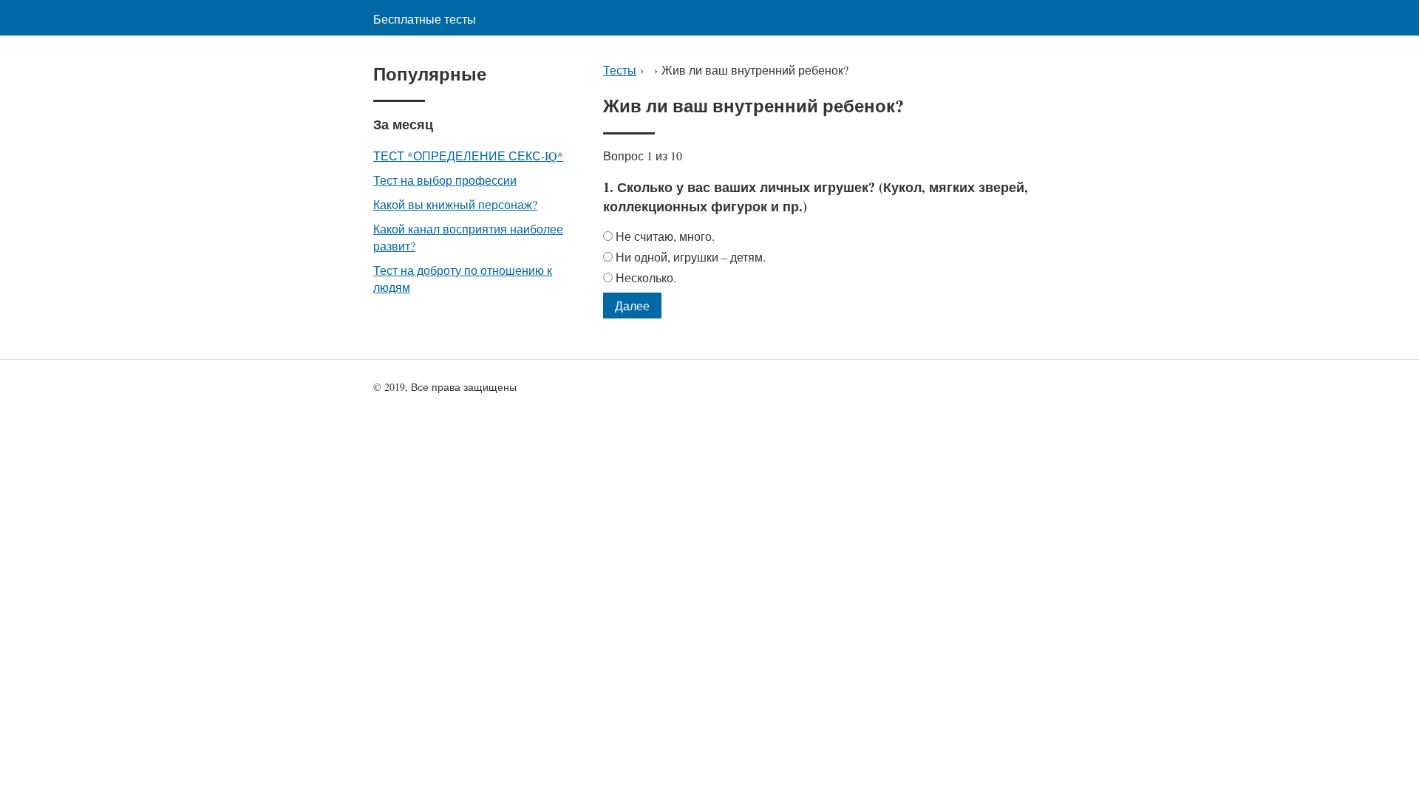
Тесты (619, 70)
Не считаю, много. (665, 236)
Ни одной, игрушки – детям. (691, 257)
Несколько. (646, 277)
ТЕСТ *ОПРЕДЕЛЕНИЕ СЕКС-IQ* (468, 155)
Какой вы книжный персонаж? (455, 204)
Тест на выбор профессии (445, 180)
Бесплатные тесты (424, 19)
